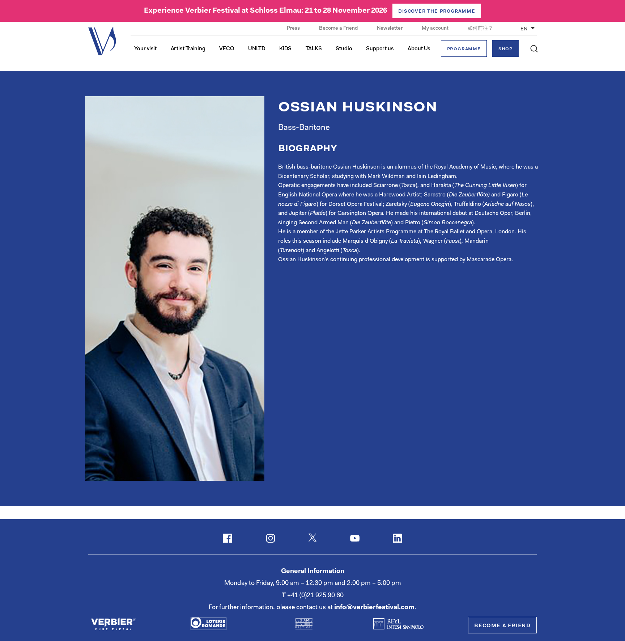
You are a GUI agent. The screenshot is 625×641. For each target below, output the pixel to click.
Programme (464, 49)
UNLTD (256, 49)
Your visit (145, 49)
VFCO (226, 49)
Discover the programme (436, 11)
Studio (344, 49)
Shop (505, 49)
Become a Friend (339, 28)
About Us (419, 49)
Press (294, 28)
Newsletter (390, 28)
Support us (380, 49)
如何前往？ (480, 28)
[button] (534, 48)
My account (436, 28)
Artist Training (188, 49)
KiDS (285, 49)
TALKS (314, 49)
